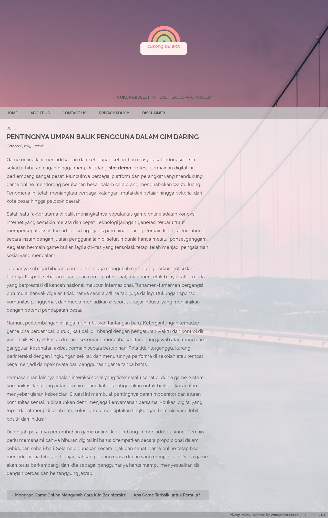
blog (11, 128)
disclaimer (153, 113)
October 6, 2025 (19, 146)
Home (12, 113)
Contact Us (74, 113)
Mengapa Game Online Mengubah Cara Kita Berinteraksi (70, 495)
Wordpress (279, 515)
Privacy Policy (114, 113)
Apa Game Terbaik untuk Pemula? (167, 495)
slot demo (120, 167)
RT (323, 515)
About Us (40, 113)
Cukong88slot (133, 97)
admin (40, 146)
